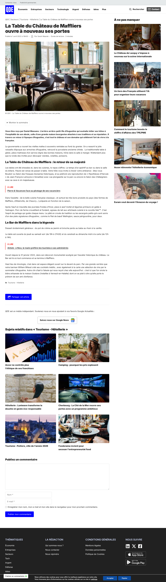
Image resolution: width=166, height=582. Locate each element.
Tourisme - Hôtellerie (29, 19)
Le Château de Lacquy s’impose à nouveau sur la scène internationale (133, 55)
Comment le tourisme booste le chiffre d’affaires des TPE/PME (130, 131)
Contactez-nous (10, 3)
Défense (86, 9)
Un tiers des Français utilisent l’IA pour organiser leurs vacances (131, 93)
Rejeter (124, 578)
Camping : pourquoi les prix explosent (78, 365)
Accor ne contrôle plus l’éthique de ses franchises (19, 367)
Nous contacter (52, 550)
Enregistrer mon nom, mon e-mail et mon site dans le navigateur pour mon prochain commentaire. (53, 507)
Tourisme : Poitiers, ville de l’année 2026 (26, 446)
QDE (7, 19)
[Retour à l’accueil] (9, 9)
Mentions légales (93, 545)
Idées (96, 9)
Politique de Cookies (94, 554)
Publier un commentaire (14, 576)
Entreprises (36, 9)
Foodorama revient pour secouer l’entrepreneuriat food (74, 448)
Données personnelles (95, 550)
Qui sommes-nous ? (54, 545)
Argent (75, 9)
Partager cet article (20, 297)
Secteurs (49, 9)
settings (94, 579)
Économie (22, 9)
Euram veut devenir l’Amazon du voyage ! (136, 202)
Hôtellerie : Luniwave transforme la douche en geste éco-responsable (23, 407)
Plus (104, 9)
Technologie (63, 9)
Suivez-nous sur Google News (54, 320)
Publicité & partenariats (28, 3)
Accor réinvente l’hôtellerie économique (135, 167)
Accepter (110, 578)
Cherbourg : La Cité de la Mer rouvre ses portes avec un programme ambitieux (79, 407)
